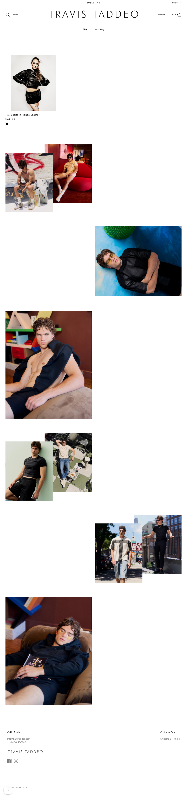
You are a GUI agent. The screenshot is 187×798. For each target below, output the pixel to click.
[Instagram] (16, 761)
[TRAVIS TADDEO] (93, 15)
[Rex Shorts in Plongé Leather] (33, 83)
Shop (85, 29)
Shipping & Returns (170, 739)
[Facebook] (9, 761)
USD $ (175, 3)
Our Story (99, 29)
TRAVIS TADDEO (21, 787)
